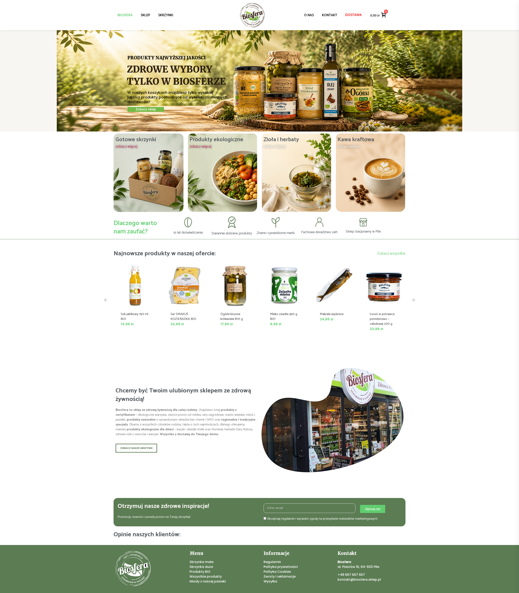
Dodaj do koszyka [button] (135, 303)
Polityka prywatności (281, 566)
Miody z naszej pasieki (208, 581)
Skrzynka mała (201, 562)
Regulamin (272, 562)
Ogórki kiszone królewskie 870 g (231, 316)
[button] (105, 300)
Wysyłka (270, 581)
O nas (309, 15)
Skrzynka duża (201, 566)
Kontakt (329, 15)
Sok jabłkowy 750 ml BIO (134, 316)
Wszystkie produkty (206, 576)
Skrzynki (165, 15)
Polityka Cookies (277, 571)
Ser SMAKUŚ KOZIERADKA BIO (183, 316)
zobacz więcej (126, 146)
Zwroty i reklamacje (280, 576)
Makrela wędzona (331, 314)
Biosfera (125, 15)
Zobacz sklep (146, 109)
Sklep (145, 15)
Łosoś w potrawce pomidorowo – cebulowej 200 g (382, 319)
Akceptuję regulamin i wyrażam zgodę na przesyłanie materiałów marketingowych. (322, 518)
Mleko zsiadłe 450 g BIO (283, 316)
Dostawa (353, 15)
